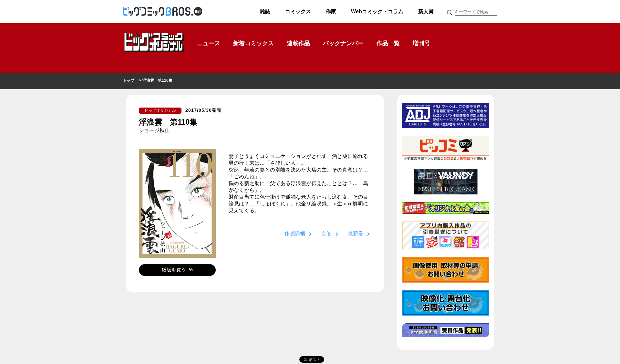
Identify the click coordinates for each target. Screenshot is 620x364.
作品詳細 (294, 233)
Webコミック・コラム (377, 11)
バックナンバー (343, 43)
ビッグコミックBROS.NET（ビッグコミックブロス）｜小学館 (162, 11)
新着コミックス (253, 43)
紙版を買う (175, 269)
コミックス (298, 11)
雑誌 (265, 11)
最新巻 (355, 233)
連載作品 (298, 43)
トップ (128, 80)
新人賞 (426, 11)
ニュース (208, 43)
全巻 (326, 233)
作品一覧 (388, 43)
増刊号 (421, 43)
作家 (331, 11)
